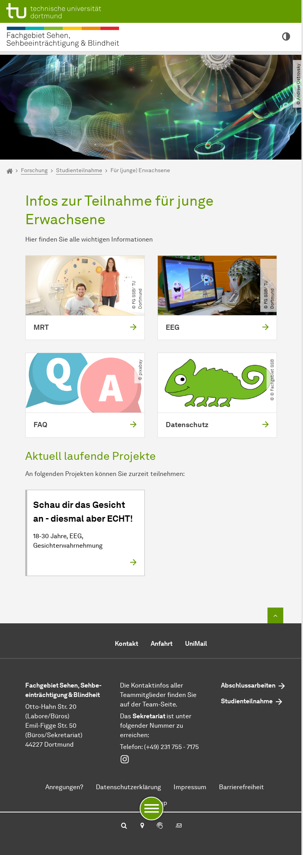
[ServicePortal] (159, 826)
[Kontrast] (286, 37)
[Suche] (124, 826)
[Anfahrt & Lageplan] (141, 826)
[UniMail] (178, 826)
